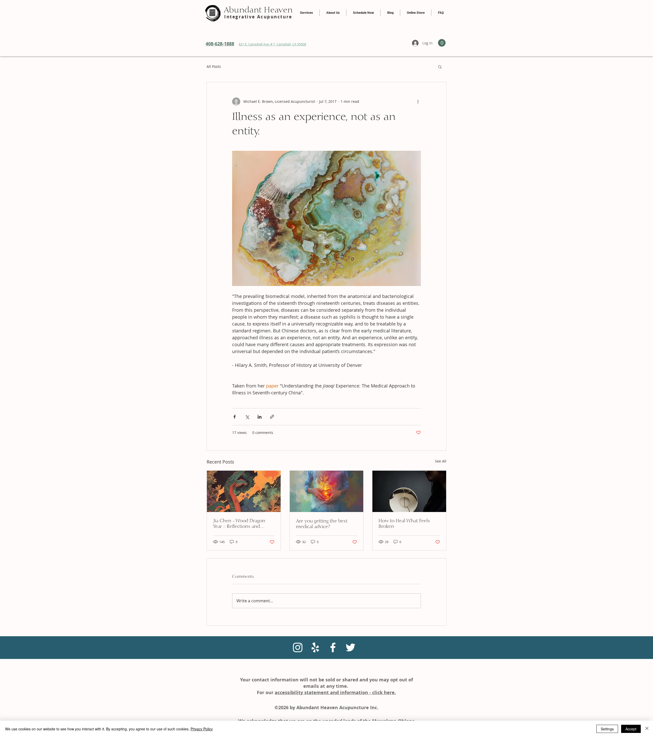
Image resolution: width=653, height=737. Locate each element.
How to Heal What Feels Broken (404, 524)
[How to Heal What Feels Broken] (409, 491)
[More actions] (418, 101)
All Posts (214, 66)
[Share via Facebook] (234, 416)
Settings (607, 728)
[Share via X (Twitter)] (247, 416)
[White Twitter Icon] (350, 647)
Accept (630, 728)
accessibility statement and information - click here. (335, 692)
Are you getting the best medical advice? (321, 524)
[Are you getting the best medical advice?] (326, 491)
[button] (439, 67)
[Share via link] (272, 416)
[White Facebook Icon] (332, 647)
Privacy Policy (202, 728)
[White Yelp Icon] (315, 647)
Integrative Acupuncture (258, 17)
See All (440, 461)
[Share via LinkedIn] (259, 416)
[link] (442, 43)
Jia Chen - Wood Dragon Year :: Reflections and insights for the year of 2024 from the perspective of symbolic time (243, 524)
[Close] (647, 729)
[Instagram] (297, 647)
